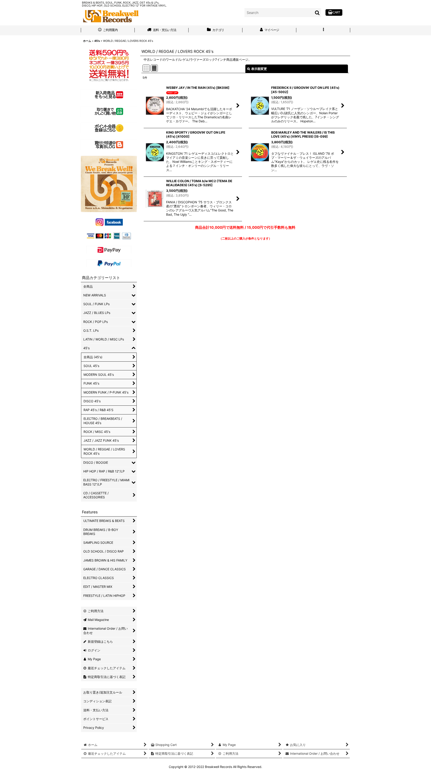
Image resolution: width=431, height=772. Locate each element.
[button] (323, 30)
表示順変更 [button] (259, 69)
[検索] (317, 12)
